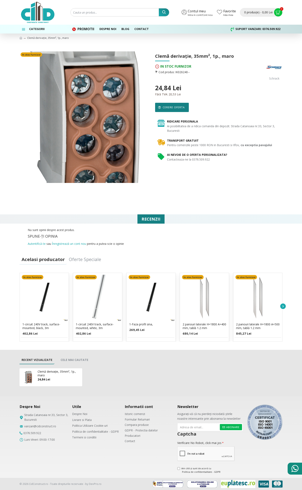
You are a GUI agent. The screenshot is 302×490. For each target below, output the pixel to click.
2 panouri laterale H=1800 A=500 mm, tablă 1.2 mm (258, 326)
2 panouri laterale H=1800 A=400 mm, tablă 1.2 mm (204, 326)
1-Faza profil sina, (141, 324)
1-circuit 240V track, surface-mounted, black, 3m (41, 326)
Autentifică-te (37, 244)
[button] (19, 306)
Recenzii (151, 219)
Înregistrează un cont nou (69, 244)
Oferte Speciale (85, 259)
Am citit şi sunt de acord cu (200, 470)
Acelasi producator (43, 259)
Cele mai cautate (74, 360)
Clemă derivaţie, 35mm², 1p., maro (57, 373)
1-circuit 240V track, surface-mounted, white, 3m (95, 326)
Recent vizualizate (37, 360)
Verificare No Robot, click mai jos (199, 443)
